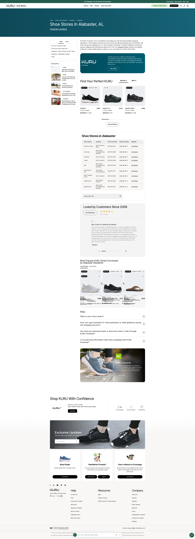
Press (133, 511)
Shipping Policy (123, 47)
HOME (51, 20)
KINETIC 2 (106, 108)
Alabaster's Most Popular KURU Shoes (63, 51)
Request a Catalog (76, 508)
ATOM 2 (83, 108)
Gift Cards (74, 504)
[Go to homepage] (54, 490)
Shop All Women (112, 124)
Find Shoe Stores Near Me (59, 48)
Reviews (134, 501)
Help (187, 1)
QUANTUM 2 (130, 108)
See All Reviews (90, 212)
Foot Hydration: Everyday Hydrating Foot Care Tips (68, 94)
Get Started (121, 375)
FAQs (52, 57)
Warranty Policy (75, 518)
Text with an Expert (76, 501)
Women (86, 5)
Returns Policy (75, 511)
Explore (97, 5)
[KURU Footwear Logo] (16, 6)
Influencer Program (138, 518)
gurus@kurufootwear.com (137, 528)
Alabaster (80, 20)
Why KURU (113, 68)
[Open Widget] (191, 535)
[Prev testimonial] (99, 251)
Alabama (71, 20)
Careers (134, 498)
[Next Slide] (6, 1)
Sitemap (134, 521)
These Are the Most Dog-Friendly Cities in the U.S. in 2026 (68, 78)
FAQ (184, 1)
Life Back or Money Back (159, 5)
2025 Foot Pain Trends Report (107, 501)
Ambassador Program (138, 514)
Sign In (104, 476)
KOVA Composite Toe (109, 298)
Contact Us (74, 494)
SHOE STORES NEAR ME (61, 20)
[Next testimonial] (125, 251)
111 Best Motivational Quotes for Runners (67, 86)
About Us (135, 494)
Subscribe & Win (106, 5)
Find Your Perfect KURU (58, 46)
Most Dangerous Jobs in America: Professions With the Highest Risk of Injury (69, 102)
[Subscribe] (77, 441)
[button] (181, 5)
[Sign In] (184, 5)
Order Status (170, 1)
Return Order (178, 1)
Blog (99, 494)
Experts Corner (102, 498)
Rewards (134, 508)
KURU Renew (136, 504)
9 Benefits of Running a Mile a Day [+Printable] (68, 70)
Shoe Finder (174, 5)
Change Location (58, 29)
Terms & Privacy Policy (63, 528)
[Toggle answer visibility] (143, 316)
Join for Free (91, 476)
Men (91, 5)
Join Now (72, 411)
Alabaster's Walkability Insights (60, 54)
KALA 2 (126, 298)
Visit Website (134, 146)
